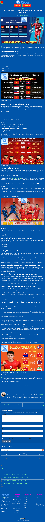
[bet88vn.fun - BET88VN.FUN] (22, 2)
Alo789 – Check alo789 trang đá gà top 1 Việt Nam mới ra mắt (16, 477)
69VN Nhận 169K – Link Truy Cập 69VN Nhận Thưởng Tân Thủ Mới (17, 483)
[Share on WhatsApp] (17, 385)
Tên (3, 423)
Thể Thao (22, 8)
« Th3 (2, 468)
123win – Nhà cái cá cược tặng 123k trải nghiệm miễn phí (15, 480)
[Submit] (43, 450)
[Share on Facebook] (19, 385)
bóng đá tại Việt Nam (16, 178)
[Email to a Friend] (23, 385)
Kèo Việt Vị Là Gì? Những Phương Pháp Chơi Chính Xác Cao (15, 474)
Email (3, 428)
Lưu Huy (27, 15)
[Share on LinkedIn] (27, 385)
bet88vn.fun (22, 109)
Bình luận (4, 414)
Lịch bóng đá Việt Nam (6, 46)
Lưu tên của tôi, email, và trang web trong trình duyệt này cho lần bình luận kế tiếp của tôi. (22, 438)
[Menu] (2, 2)
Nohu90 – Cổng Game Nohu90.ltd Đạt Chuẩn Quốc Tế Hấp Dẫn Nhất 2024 (18, 486)
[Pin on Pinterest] (25, 385)
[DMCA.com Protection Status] (22, 518)
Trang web (4, 433)
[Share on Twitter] (21, 385)
